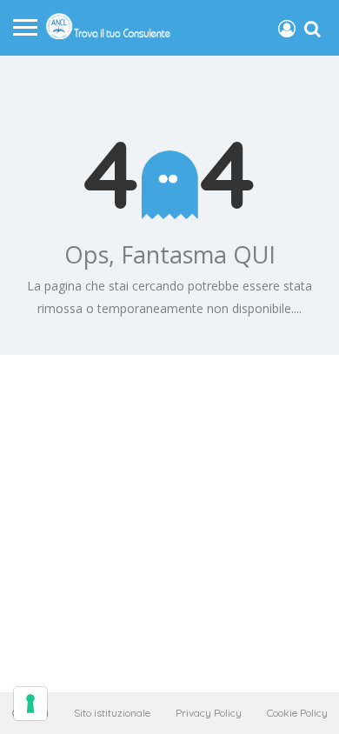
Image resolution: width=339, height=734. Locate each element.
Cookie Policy (297, 712)
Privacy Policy (209, 712)
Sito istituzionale (112, 712)
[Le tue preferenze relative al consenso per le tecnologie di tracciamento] (30, 703)
